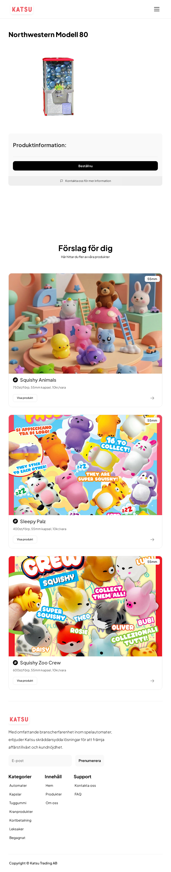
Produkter (54, 794)
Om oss (52, 803)
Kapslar (15, 794)
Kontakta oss (85, 785)
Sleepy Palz (33, 521)
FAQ (78, 794)
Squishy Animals (38, 380)
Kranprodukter (21, 811)
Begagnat (17, 837)
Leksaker (16, 829)
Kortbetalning (20, 820)
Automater (18, 785)
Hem (49, 785)
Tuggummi (17, 803)
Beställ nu (85, 166)
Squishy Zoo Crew (40, 663)
